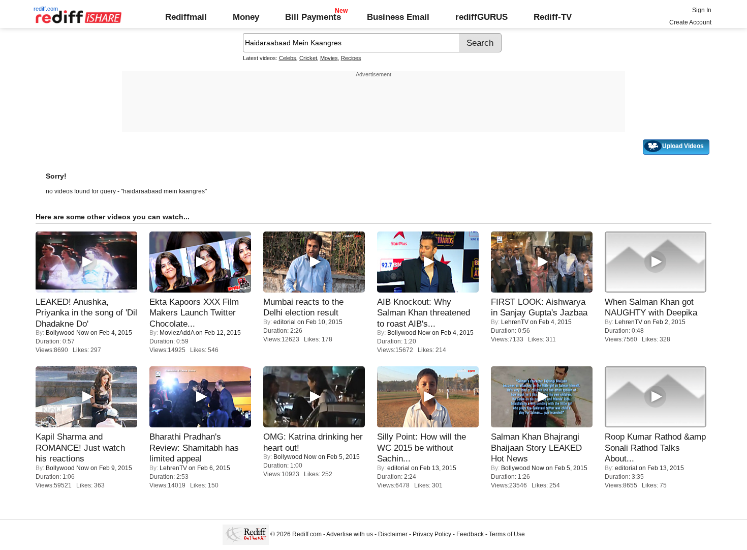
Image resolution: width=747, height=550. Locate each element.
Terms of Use (507, 534)
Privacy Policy (432, 534)
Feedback (470, 534)
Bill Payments (313, 16)
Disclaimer (393, 534)
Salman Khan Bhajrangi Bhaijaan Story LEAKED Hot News (536, 447)
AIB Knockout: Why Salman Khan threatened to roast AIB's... (423, 312)
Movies (329, 58)
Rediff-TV (553, 16)
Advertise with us (349, 534)
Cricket (308, 58)
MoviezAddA (177, 332)
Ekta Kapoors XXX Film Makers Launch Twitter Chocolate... (194, 312)
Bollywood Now (67, 332)
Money (246, 16)
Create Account (690, 22)
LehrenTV (514, 322)
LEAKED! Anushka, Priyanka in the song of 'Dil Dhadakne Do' (86, 312)
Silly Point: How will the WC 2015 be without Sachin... (421, 447)
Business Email (398, 16)
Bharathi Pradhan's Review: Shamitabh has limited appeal (194, 447)
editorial (284, 322)
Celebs (287, 58)
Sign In (701, 10)
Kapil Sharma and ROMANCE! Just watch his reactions (80, 447)
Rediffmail (186, 16)
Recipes (351, 58)
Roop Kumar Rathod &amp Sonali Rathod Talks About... (655, 447)
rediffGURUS (481, 16)
